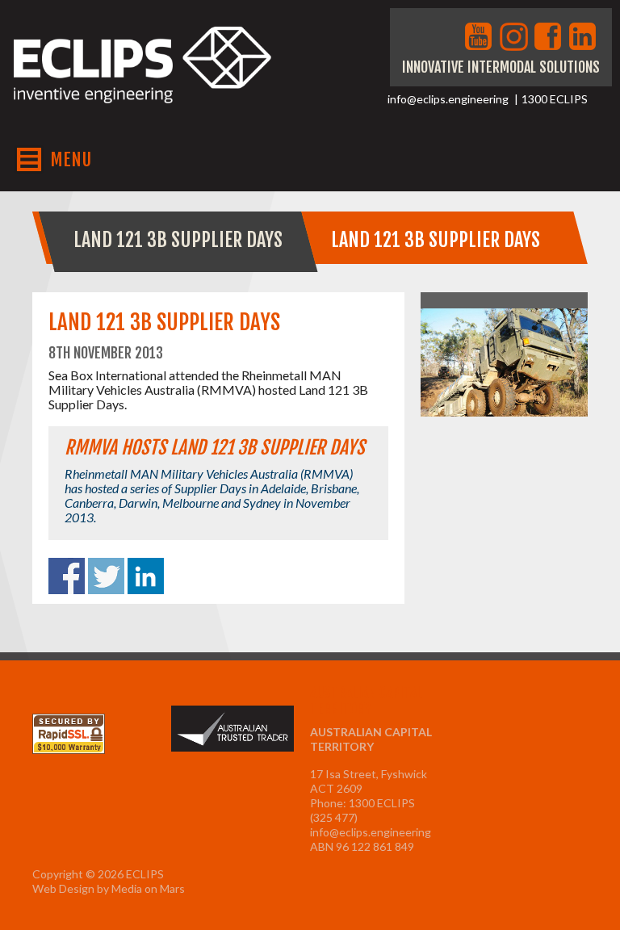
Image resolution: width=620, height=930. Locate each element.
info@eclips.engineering (448, 99)
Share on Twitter (106, 576)
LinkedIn (584, 38)
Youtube (480, 38)
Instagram (515, 38)
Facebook (549, 38)
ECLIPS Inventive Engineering (143, 79)
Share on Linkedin (146, 576)
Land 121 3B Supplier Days (178, 240)
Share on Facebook (66, 576)
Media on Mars (148, 888)
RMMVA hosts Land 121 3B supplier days (215, 447)
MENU (70, 159)
